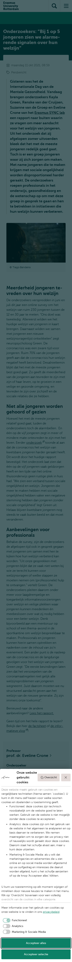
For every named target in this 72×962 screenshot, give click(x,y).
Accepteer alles (36, 943)
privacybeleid (51, 911)
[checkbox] (14, 920)
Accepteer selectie (36, 954)
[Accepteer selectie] (66, 777)
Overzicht (50, 777)
